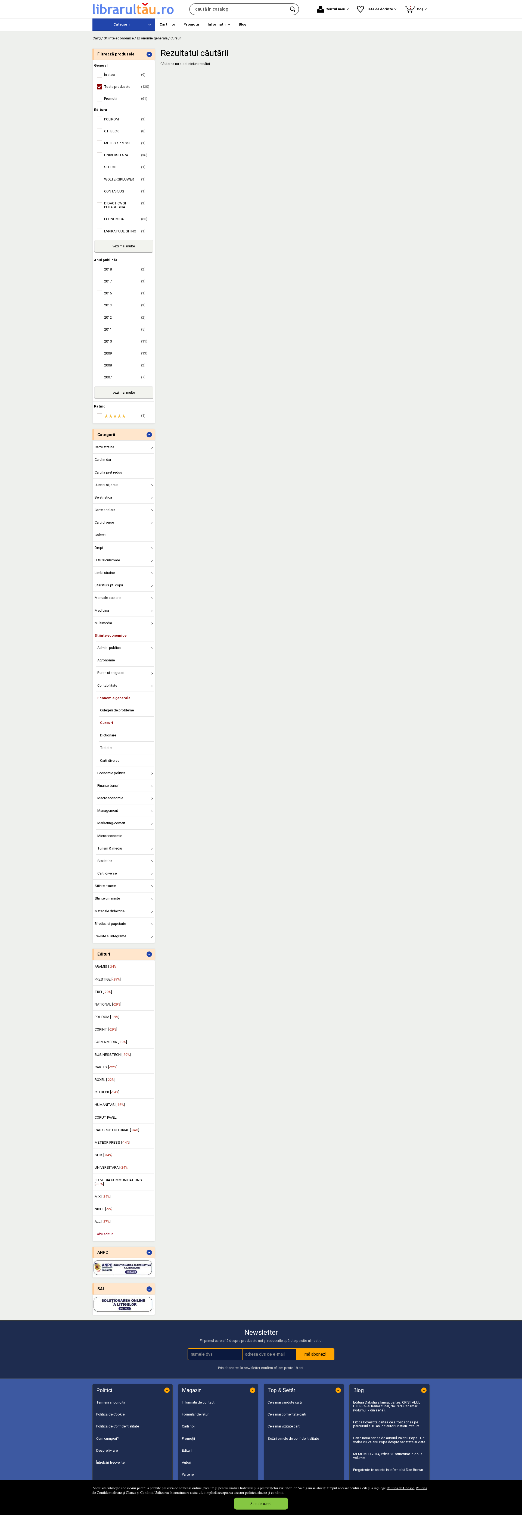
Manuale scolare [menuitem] (107, 598)
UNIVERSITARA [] (112, 1167)
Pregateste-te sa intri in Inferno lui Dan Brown (388, 1470)
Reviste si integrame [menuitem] (110, 936)
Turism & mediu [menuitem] (109, 848)
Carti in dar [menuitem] (103, 460)
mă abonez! (315, 1354)
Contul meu (335, 9)
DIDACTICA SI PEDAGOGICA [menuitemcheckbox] (124, 205)
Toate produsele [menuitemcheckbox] (126, 87)
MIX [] (103, 1196)
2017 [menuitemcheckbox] (124, 281)
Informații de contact (198, 1402)
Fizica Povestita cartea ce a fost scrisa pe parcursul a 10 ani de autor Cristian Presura (386, 1424)
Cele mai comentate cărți (287, 1414)
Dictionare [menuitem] (108, 735)
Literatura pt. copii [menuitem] (109, 585)
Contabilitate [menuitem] (107, 685)
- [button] (149, 54)
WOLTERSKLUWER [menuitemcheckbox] (124, 179)
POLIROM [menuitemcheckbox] (124, 119)
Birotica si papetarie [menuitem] (110, 924)
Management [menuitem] (107, 810)
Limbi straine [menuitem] (105, 573)
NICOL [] (104, 1209)
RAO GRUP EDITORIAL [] (117, 1130)
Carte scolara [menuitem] (105, 510)
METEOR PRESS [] (112, 1142)
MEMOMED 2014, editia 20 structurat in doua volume (387, 1456)
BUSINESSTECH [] (113, 1055)
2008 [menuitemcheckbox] (124, 365)
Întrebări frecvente (110, 1462)
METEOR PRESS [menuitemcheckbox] (124, 143)
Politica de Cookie (400, 1487)
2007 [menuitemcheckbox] (124, 377)
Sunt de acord (261, 1503)
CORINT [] (106, 1029)
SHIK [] (104, 1155)
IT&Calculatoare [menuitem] (107, 560)
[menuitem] (123, 24)
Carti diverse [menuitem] (104, 522)
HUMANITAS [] (110, 1105)
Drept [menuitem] (99, 548)
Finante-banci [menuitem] (108, 785)
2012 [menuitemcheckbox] (124, 317)
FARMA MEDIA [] (111, 1042)
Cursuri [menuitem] (106, 723)
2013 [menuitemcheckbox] (124, 305)
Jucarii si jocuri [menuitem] (106, 485)
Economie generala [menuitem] (113, 698)
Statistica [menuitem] (104, 861)
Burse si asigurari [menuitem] (110, 673)
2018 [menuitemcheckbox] (124, 269)
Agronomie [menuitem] (106, 660)
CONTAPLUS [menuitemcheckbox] (124, 191)
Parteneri (188, 1474)
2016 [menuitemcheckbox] (124, 293)
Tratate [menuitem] (105, 748)
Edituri (187, 1450)
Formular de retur (195, 1414)
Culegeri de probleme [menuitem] (117, 710)
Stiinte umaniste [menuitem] (107, 898)
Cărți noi (188, 1426)
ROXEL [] (105, 1080)
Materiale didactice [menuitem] (110, 911)
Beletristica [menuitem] (103, 497)
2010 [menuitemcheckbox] (125, 341)
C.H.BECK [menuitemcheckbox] (124, 131)
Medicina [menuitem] (102, 610)
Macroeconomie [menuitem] (110, 798)
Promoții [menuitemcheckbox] (125, 99)
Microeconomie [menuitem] (109, 836)
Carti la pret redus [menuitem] (108, 472)
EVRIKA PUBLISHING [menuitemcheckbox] (124, 231)
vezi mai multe (124, 246)
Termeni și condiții (110, 1402)
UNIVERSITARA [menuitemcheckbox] (125, 155)
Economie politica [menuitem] (111, 773)
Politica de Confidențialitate (117, 1426)
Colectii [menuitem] (100, 535)
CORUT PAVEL (106, 1117)
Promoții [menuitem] (191, 24)
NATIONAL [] (108, 1004)
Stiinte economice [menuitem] (110, 635)
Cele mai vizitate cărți (284, 1426)
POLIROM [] (107, 1017)
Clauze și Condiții (139, 1492)
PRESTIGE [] (108, 979)
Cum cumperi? (107, 1438)
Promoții (188, 1438)
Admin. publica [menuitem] (109, 648)
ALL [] (103, 1222)
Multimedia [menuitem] (103, 623)
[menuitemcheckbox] (125, 416)
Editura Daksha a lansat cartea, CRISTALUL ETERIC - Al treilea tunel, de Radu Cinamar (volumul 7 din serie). (386, 1406)
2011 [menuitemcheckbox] (124, 329)
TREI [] (103, 992)
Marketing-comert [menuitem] (111, 823)
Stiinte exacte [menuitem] (105, 886)
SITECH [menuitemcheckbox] (124, 167)
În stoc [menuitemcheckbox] (124, 75)
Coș (417, 8)
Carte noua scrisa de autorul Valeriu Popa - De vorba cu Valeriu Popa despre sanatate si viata (389, 1440)
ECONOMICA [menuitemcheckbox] (125, 219)
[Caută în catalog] (293, 9)
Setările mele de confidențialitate (293, 1438)
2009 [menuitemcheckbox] (125, 353)
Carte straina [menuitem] (104, 447)
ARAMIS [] (106, 967)
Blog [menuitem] (242, 24)
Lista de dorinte (379, 9)
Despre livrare (107, 1450)
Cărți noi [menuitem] (167, 24)
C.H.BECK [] (107, 1092)
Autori (186, 1462)
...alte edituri (104, 1234)
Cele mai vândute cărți (285, 1402)
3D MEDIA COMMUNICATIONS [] (118, 1182)
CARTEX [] (106, 1067)
